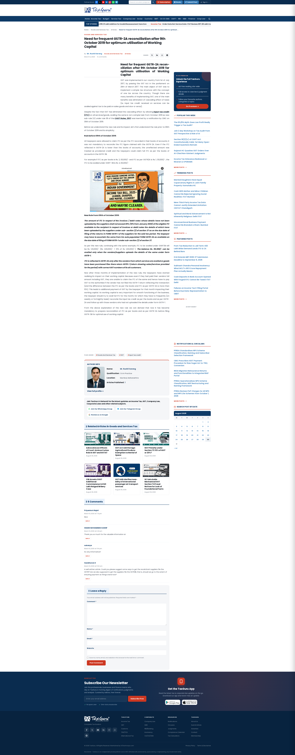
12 (187, 431)
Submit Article (196, 725)
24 (177, 439)
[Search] (153, 2)
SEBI (184, 19)
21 (197, 435)
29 (203, 439)
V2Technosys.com (127, 746)
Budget (106, 19)
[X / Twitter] (100, 2)
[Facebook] (96, 2)
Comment (91, 601)
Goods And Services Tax (106, 355)
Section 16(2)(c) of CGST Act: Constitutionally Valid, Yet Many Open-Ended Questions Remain (192, 142)
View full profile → (95, 391)
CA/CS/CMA (149, 736)
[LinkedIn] (106, 2)
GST (156, 19)
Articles (114, 30)
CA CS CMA (164, 19)
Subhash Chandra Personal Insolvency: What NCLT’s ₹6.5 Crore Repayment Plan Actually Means (192, 268)
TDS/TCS (124, 732)
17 (176, 435)
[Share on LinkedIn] (157, 55)
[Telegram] (116, 2)
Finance (191, 19)
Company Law (129, 19)
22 (203, 435)
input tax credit (135, 355)
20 (192, 435)
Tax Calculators (173, 736)
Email (90, 638)
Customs (148, 19)
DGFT (173, 19)
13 (192, 431)
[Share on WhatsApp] (162, 55)
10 (176, 431)
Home (87, 19)
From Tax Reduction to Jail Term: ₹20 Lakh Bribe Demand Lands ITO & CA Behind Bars (191, 249)
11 (181, 431)
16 (208, 431)
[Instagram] (110, 2)
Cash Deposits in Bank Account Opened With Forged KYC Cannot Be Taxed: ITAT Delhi (192, 280)
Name (90, 629)
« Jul (175, 448)
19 (187, 435)
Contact (194, 732)
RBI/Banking (149, 729)
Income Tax (96, 19)
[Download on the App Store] (189, 702)
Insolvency (148, 732)
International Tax (127, 736)
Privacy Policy (190, 746)
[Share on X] (152, 55)
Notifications (172, 721)
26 (187, 439)
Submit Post (192, 2)
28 (198, 439)
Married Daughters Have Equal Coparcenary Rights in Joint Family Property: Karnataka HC (190, 183)
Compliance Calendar (176, 732)
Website (90, 648)
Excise (139, 19)
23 (208, 435)
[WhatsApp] (113, 2)
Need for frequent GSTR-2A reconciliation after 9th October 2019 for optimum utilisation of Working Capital (124, 42)
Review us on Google (99, 415)
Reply (88, 521)
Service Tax (116, 19)
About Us (194, 721)
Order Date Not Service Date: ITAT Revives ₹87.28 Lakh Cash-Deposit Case (136, 24)
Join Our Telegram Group (130, 409)
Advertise (194, 729)
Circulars (171, 725)
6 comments (102, 57)
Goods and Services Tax (100, 30)
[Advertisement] (101, 85)
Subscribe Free (137, 699)
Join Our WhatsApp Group (101, 409)
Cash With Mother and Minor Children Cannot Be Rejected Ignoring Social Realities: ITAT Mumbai (191, 194)
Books (178, 2)
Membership (196, 736)
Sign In (205, 2)
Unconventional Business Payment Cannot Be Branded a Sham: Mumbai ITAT (191, 225)
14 (197, 431)
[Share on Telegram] (167, 55)
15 (203, 431)
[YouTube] (103, 2)
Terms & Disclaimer (204, 746)
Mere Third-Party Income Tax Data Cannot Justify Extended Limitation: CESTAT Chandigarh (190, 205)
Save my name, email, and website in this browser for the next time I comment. (116, 658)
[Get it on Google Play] (173, 702)
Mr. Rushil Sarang (94, 54)
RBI (179, 19)
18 (182, 435)
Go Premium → (192, 106)
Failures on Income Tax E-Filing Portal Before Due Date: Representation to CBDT (191, 291)
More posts (179, 167)
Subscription (165, 2)
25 (182, 439)
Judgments (172, 729)
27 (192, 439)
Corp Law (201, 19)
